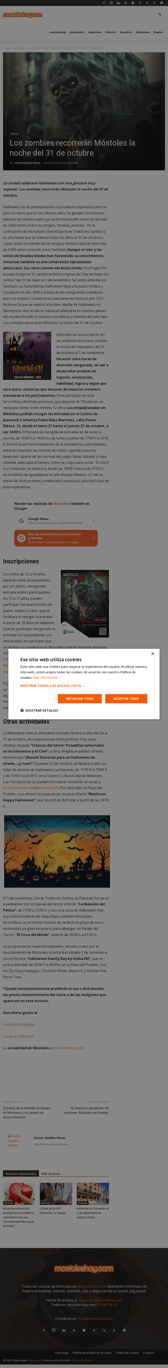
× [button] (152, 654)
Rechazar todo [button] (80, 698)
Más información (45, 677)
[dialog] (83, 684)
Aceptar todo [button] (126, 698)
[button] (83, 686)
